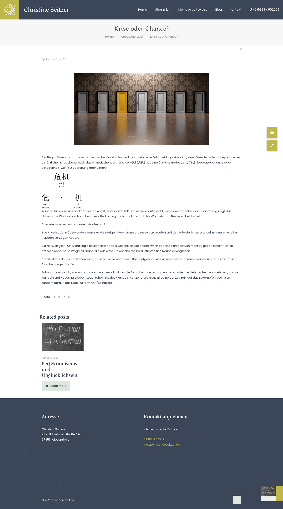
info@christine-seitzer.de (162, 444)
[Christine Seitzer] (38, 9)
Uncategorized (132, 37)
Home (109, 37)
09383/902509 (154, 439)
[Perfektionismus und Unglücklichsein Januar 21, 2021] (272, 493)
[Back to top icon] (237, 500)
